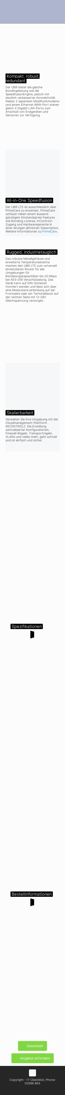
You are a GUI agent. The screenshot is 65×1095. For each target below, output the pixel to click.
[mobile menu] (60, 6)
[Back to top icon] (32, 1072)
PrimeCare (49, 231)
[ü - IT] (32, 12)
